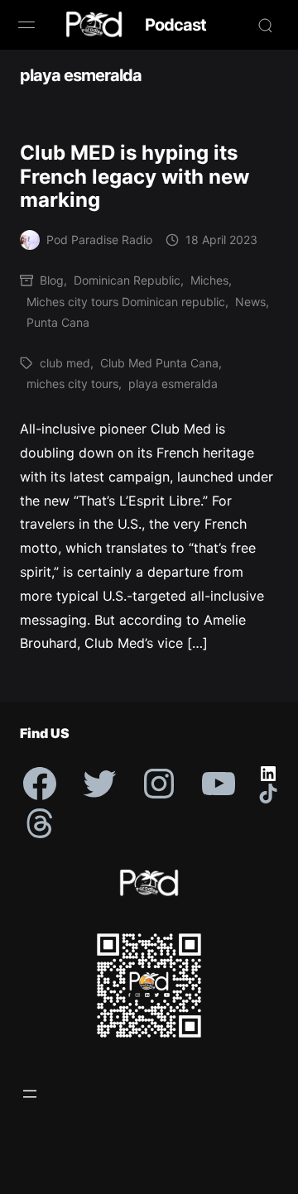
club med (65, 363)
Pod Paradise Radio (99, 240)
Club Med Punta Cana (159, 363)
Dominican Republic (127, 280)
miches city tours (72, 383)
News (250, 302)
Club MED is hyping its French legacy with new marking (134, 177)
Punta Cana (57, 322)
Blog (52, 280)
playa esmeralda (173, 383)
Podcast (175, 25)
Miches (209, 280)
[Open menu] (30, 1094)
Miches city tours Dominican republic (125, 302)
